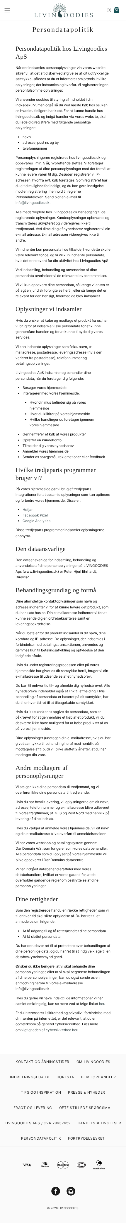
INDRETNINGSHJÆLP (30, 1077)
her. (102, 1003)
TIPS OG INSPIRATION (41, 1092)
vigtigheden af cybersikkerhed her (49, 1030)
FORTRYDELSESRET (86, 1138)
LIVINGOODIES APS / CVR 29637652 (38, 1123)
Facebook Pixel (35, 515)
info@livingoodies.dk (33, 202)
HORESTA (65, 1077)
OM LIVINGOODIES (93, 1061)
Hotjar (28, 509)
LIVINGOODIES (68, 1208)
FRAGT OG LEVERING (32, 1107)
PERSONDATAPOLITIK (41, 1138)
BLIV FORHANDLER (98, 1077)
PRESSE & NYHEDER (86, 1092)
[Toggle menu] (7, 10)
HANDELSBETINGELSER (99, 1123)
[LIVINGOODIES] (63, 10)
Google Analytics (36, 521)
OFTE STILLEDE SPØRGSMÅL (86, 1107)
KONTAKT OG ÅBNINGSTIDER (42, 1061)
